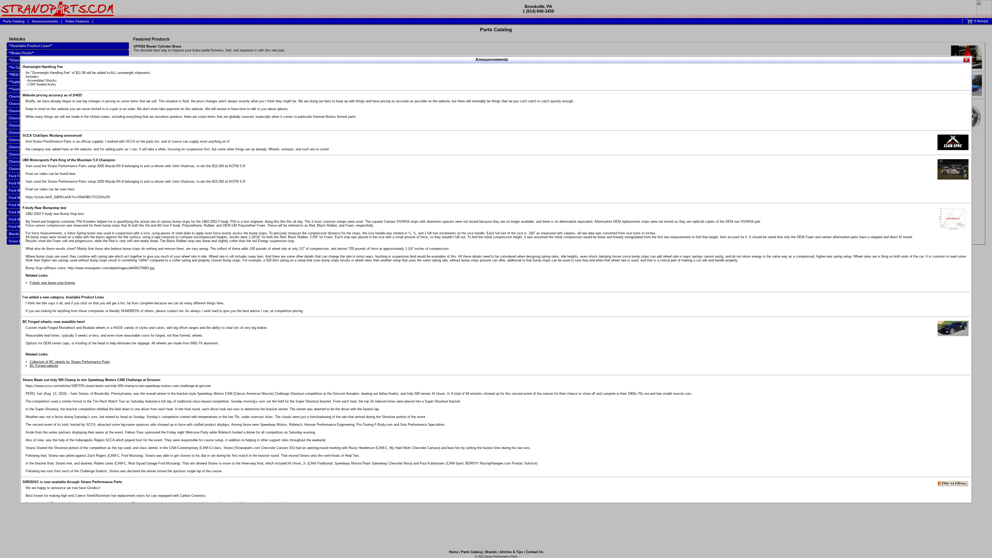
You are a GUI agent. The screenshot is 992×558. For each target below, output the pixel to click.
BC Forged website (44, 366)
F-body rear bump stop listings (52, 283)
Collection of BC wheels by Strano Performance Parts (70, 362)
